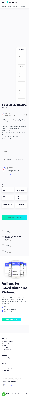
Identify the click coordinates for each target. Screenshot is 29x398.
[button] (25, 2)
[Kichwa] (7, 239)
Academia (23, 6)
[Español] (7, 231)
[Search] (27, 2)
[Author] (8, 113)
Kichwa (21, 80)
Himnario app (8, 385)
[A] (5, 251)
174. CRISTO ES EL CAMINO (12, 230)
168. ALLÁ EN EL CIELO (11, 250)
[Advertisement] (14, 26)
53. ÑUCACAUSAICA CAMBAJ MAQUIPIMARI (13, 237)
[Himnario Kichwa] (14, 2)
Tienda (4, 6)
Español (21, 66)
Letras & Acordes (13, 6)
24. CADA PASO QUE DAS (12, 244)
